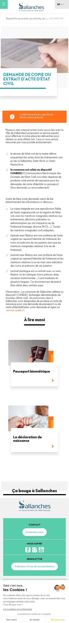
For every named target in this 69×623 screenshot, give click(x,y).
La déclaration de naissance (27, 439)
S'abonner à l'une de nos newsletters (35, 566)
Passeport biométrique (31, 372)
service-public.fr (15, 310)
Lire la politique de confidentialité (17, 609)
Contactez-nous (34, 532)
